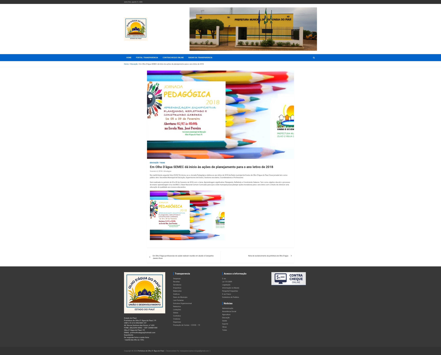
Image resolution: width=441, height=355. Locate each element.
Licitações (177, 310)
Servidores (177, 285)
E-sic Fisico (226, 294)
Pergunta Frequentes (230, 291)
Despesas (177, 279)
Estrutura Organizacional (182, 303)
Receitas (176, 282)
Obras (224, 327)
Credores (176, 319)
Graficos (176, 294)
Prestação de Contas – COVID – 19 (186, 325)
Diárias (175, 313)
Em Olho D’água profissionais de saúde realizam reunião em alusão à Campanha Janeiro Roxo (183, 257)
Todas (162, 163)
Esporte (225, 324)
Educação (154, 163)
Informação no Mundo (230, 288)
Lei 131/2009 (227, 282)
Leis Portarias (178, 300)
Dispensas (177, 322)
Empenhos (177, 288)
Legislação (226, 285)
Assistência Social (229, 311)
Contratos (177, 316)
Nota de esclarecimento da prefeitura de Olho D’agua (268, 256)
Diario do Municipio (180, 297)
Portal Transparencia (147, 58)
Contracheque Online (173, 58)
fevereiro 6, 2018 (156, 171)
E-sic (224, 279)
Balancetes (177, 291)
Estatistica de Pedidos (230, 297)
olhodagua (167, 171)
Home (128, 58)
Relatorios (177, 306)
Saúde (224, 321)
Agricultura (226, 315)
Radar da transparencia (200, 58)
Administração (227, 308)
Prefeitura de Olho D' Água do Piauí (151, 351)
